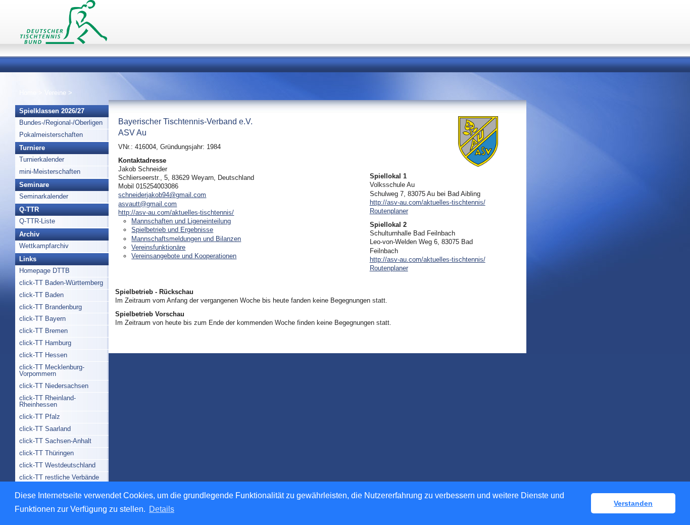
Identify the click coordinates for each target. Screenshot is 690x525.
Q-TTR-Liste (37, 221)
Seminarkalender (43, 196)
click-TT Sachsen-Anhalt (55, 441)
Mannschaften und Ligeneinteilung (181, 221)
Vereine (55, 93)
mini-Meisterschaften (49, 171)
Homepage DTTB (44, 270)
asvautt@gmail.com (147, 204)
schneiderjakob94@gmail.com (162, 195)
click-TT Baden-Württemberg (61, 283)
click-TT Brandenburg (50, 307)
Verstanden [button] (633, 503)
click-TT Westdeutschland (57, 465)
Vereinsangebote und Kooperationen (183, 256)
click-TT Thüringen (46, 453)
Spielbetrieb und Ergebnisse (172, 229)
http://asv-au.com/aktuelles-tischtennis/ (176, 212)
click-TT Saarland (45, 429)
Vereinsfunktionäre (158, 247)
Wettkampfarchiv (44, 246)
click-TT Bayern (42, 318)
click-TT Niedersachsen (53, 386)
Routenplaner (389, 211)
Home (27, 93)
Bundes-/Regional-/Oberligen (61, 122)
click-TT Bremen (43, 331)
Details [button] (161, 509)
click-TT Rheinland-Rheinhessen (47, 401)
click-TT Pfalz (39, 416)
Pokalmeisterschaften (51, 134)
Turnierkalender (41, 159)
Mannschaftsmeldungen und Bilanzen (186, 239)
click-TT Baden (41, 295)
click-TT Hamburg (45, 343)
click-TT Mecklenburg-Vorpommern (51, 370)
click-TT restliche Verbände (59, 477)
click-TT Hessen (43, 355)
